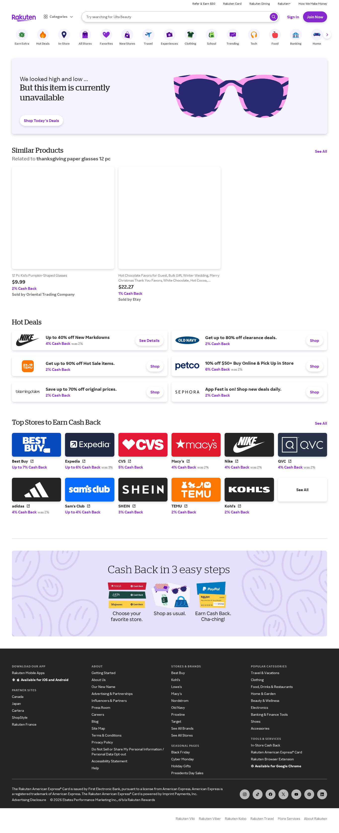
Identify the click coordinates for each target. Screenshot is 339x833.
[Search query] (273, 16)
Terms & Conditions (106, 735)
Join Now (315, 16)
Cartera (18, 710)
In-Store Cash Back (265, 745)
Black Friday (180, 752)
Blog (95, 721)
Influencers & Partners (109, 700)
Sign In (293, 16)
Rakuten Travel (262, 818)
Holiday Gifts (181, 766)
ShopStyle (20, 717)
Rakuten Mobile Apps (28, 673)
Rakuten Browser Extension (272, 759)
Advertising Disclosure (29, 800)
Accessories (260, 728)
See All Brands (182, 728)
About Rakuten (315, 818)
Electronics (259, 707)
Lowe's (176, 686)
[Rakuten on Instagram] (245, 794)
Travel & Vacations (265, 673)
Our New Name (103, 686)
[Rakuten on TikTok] (258, 794)
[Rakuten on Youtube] (296, 794)
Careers (98, 714)
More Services (289, 818)
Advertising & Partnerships (112, 693)
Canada (17, 696)
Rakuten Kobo (235, 818)
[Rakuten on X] (283, 794)
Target (176, 721)
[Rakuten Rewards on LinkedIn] (322, 794)
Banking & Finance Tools (269, 714)
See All (321, 151)
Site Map (98, 728)
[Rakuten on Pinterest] (309, 794)
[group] (63, 232)
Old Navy (178, 707)
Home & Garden (263, 693)
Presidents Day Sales (187, 773)
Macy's (176, 693)
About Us (98, 680)
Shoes (255, 721)
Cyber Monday (182, 759)
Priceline (178, 714)
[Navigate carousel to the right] (327, 35)
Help (95, 768)
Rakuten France (24, 724)
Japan (16, 703)
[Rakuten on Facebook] (270, 794)
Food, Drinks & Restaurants (272, 686)
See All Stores (182, 735)
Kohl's (175, 680)
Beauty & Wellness (265, 700)
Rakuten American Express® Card (276, 752)
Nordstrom (179, 700)
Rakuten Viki (185, 818)
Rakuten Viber (210, 818)
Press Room (101, 707)
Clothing (257, 680)
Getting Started (103, 673)
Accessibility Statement (109, 761)
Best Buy (178, 673)
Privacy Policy (102, 742)
